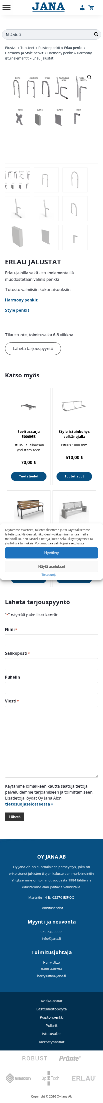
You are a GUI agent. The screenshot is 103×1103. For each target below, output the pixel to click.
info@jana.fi (51, 938)
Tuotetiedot (28, 476)
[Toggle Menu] (6, 7)
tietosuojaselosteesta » (29, 804)
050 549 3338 (51, 931)
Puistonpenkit (49, 47)
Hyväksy (51, 553)
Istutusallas (52, 1033)
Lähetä (14, 817)
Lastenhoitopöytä (51, 1008)
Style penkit (17, 310)
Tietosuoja (49, 574)
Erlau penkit (73, 47)
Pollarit (52, 1025)
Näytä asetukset (51, 566)
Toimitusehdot (51, 908)
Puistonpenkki (52, 1017)
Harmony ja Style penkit (24, 53)
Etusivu (10, 47)
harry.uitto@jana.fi (51, 976)
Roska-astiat (51, 1000)
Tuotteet (27, 47)
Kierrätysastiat (51, 1041)
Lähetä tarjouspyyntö (33, 348)
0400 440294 (51, 969)
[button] (89, 77)
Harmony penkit (60, 53)
